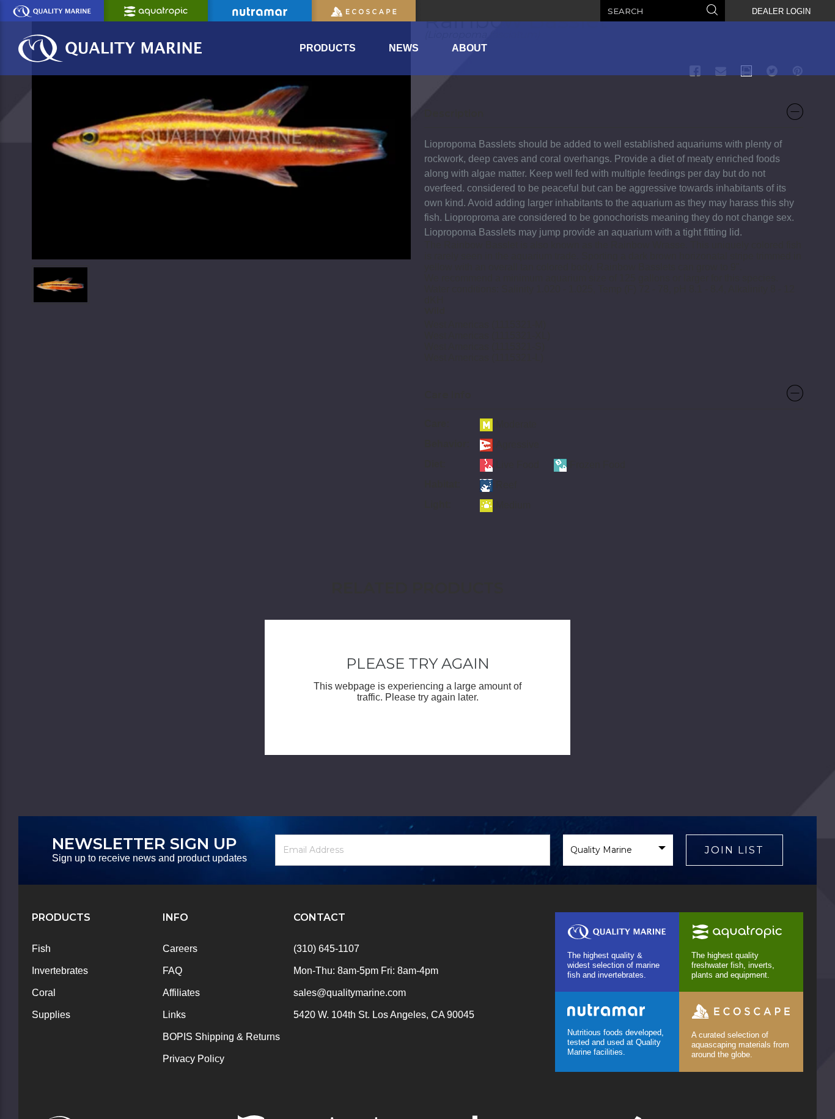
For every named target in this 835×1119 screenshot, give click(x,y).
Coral (44, 992)
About (469, 48)
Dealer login (781, 11)
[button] (613, 117)
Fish (41, 948)
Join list (734, 850)
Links (174, 1014)
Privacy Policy (193, 1059)
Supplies (51, 1014)
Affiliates (181, 992)
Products (328, 48)
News (404, 48)
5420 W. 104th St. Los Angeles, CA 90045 (383, 1014)
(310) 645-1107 (326, 948)
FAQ (172, 970)
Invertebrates (60, 970)
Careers (180, 948)
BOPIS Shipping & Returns (221, 1037)
